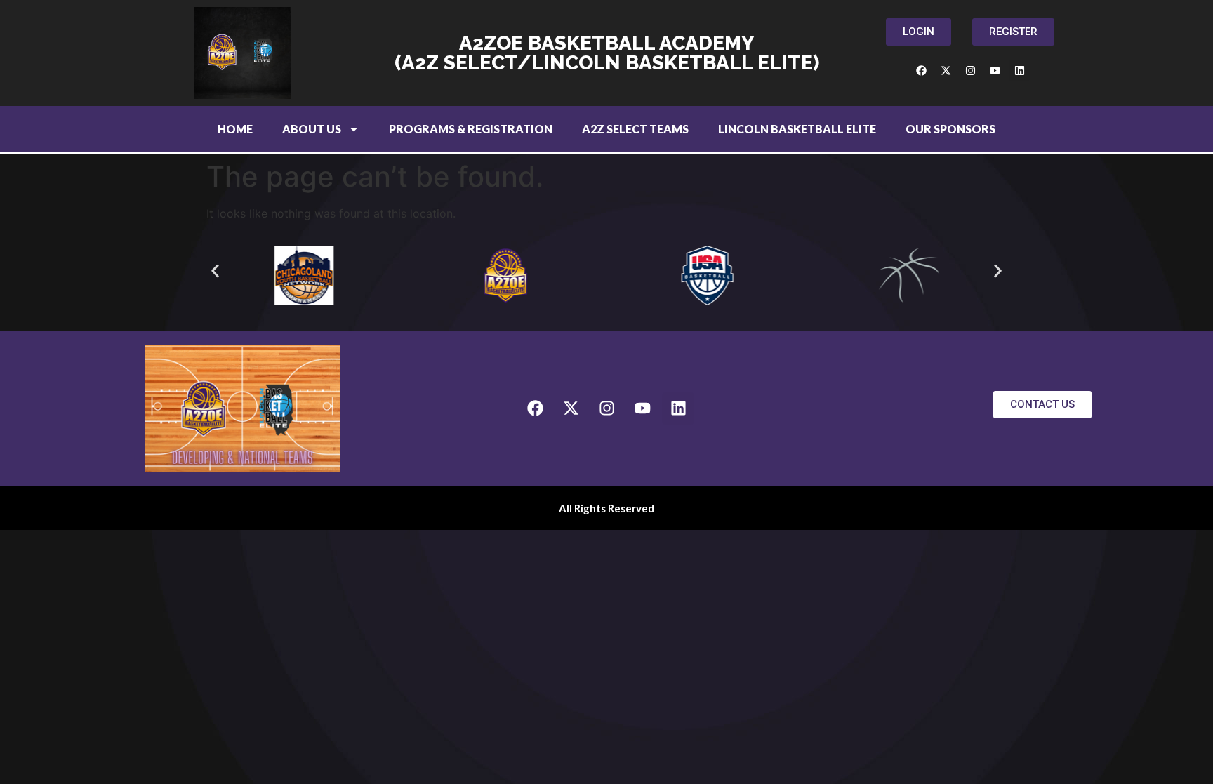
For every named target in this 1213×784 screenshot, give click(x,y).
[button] (215, 270)
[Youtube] (994, 70)
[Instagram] (970, 70)
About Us (311, 128)
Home (235, 128)
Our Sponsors (950, 128)
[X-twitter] (945, 70)
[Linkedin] (1019, 70)
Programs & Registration (470, 128)
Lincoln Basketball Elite (797, 128)
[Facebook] (921, 70)
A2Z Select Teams (635, 128)
